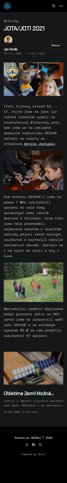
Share (56, 45)
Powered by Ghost (33, 454)
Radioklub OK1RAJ (28, 438)
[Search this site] (54, 6)
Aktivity (11, 21)
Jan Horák (10, 49)
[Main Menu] (61, 6)
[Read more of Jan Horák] (8, 40)
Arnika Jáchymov (39, 143)
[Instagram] (40, 444)
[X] (26, 444)
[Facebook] (33, 444)
